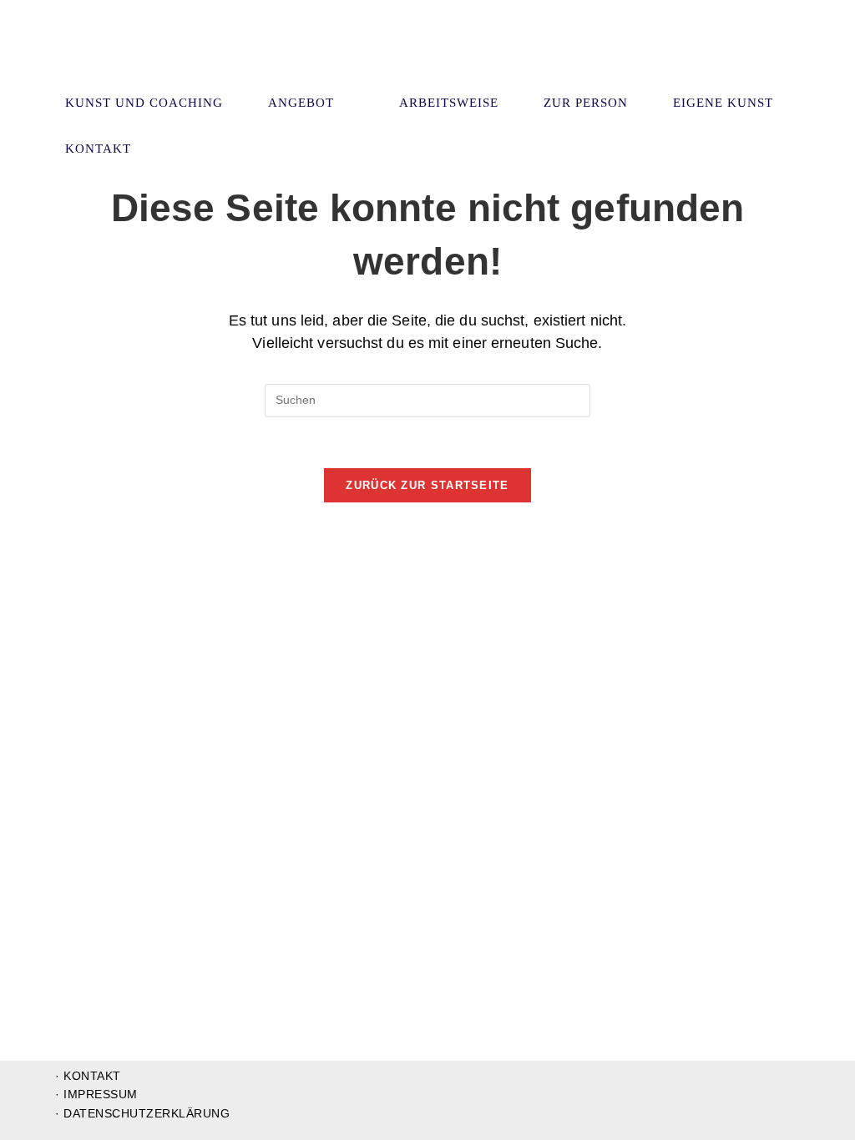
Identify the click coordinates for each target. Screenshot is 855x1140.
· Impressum (96, 1094)
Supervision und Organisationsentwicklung (153, 57)
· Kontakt (88, 1075)
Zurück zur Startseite (427, 485)
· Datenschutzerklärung (142, 1113)
